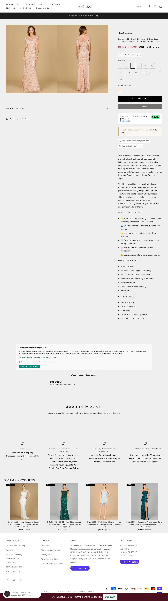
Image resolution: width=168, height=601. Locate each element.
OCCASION (30, 4)
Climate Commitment (50, 550)
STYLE (43, 4)
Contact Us (11, 562)
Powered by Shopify (86, 591)
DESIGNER (55, 4)
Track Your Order (13, 571)
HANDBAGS (25, 8)
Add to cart (140, 98)
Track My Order (43, 8)
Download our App (49, 559)
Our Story (45, 545)
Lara (120, 27)
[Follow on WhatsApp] (20, 580)
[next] (161, 507)
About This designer (125, 33)
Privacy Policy (47, 554)
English (139, 6)
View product (23, 504)
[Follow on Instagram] (13, 580)
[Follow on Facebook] (7, 580)
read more (74, 562)
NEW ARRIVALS (13, 4)
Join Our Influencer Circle (52, 563)
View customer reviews (29, 366)
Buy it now (140, 106)
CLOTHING (10, 8)
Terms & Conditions (14, 566)
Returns (9, 550)
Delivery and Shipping (15, 545)
